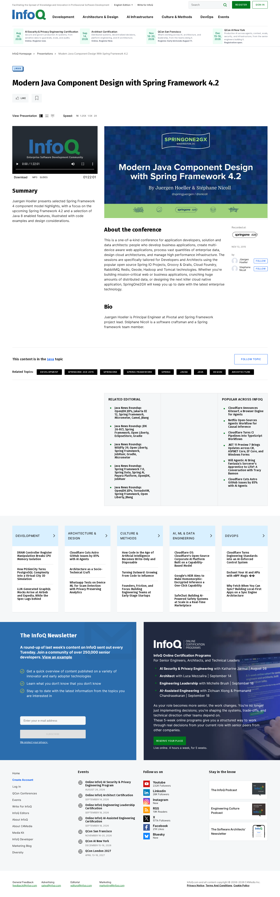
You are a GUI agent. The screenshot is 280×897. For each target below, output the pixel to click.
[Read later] (37, 98)
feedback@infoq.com (25, 885)
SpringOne (110, 372)
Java (17, 68)
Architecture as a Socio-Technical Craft (86, 570)
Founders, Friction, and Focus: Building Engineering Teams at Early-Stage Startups (137, 590)
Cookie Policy (241, 885)
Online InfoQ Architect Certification (109, 795)
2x (95, 115)
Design (217, 372)
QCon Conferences (24, 793)
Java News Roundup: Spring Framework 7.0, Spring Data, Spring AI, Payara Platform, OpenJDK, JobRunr (132, 472)
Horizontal (46, 115)
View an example (57, 657)
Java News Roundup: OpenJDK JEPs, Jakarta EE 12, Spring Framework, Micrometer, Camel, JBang (132, 413)
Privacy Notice (195, 885)
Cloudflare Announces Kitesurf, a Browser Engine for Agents (245, 411)
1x (77, 115)
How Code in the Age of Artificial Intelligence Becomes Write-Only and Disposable (138, 557)
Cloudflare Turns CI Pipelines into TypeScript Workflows (245, 436)
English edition (122, 4)
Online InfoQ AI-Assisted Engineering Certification (110, 820)
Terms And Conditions (219, 885)
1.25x (83, 115)
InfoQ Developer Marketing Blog (22, 842)
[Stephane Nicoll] (235, 269)
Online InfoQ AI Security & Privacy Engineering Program (108, 784)
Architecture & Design (100, 17)
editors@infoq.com (81, 885)
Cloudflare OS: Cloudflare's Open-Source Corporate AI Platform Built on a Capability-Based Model (191, 559)
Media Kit (18, 832)
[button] (53, 734)
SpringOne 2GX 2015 (81, 372)
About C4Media (22, 826)
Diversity (17, 852)
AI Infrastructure (140, 17)
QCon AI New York (97, 841)
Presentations (45, 53)
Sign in (260, 4)
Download (20, 177)
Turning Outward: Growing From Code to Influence (139, 574)
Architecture (241, 372)
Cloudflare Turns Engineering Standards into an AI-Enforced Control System (242, 557)
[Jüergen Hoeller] (235, 261)
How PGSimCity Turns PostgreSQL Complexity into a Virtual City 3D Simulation (33, 574)
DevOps (206, 17)
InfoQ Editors (20, 813)
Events (223, 17)
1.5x (90, 115)
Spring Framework (139, 372)
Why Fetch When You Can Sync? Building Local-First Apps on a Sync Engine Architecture (244, 590)
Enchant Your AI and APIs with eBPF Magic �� (243, 574)
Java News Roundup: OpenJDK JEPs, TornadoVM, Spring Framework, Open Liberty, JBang (132, 492)
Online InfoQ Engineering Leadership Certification (110, 807)
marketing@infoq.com (111, 885)
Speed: (68, 115)
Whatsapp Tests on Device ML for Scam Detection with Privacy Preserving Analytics (87, 587)
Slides (44, 177)
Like (23, 98)
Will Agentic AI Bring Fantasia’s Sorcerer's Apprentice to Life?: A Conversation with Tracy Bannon (244, 467)
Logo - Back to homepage (29, 15)
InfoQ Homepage (22, 53)
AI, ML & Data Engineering (184, 535)
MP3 (34, 177)
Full (52, 115)
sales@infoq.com (51, 885)
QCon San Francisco (98, 831)
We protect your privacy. (34, 742)
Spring (166, 372)
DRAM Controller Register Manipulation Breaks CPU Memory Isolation (34, 556)
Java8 (184, 372)
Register (241, 4)
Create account (22, 779)
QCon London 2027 (98, 851)
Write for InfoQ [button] (145, 4)
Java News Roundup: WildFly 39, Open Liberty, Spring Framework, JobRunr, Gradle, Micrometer (131, 451)
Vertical (41, 115)
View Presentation (24, 115)
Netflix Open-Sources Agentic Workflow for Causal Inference (242, 424)
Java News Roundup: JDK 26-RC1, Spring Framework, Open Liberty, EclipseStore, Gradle (132, 431)
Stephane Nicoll (244, 269)
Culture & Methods (177, 17)
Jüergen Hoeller (244, 261)
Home (16, 773)
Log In (17, 786)
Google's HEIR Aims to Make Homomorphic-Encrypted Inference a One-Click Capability (189, 580)
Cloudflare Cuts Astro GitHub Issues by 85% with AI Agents (243, 483)
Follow (261, 260)
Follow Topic (251, 359)
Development (63, 17)
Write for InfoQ (22, 806)
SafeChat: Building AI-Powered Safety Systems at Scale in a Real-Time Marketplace (191, 600)
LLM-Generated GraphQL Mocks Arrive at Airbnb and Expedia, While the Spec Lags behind (34, 594)
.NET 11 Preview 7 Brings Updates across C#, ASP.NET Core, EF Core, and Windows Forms (245, 449)
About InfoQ (20, 819)
